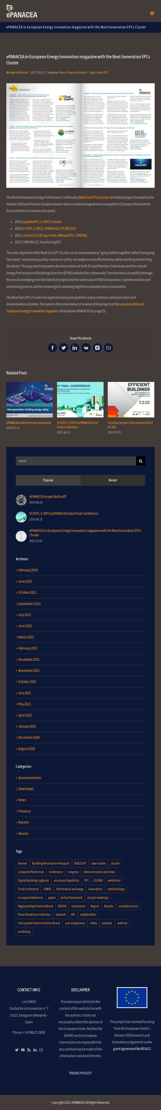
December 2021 (29, 659)
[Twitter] (16, 1050)
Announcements (29, 778)
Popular (48, 480)
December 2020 (29, 737)
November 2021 (29, 670)
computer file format (31, 872)
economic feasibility (66, 880)
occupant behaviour (30, 897)
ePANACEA (51, 228)
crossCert (28, 235)
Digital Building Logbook (33, 880)
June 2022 (25, 626)
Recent (113, 480)
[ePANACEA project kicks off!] (21, 498)
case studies (98, 863)
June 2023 (25, 581)
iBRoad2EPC (65, 235)
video (93, 923)
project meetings (98, 897)
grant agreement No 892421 (132, 1048)
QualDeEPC (30, 222)
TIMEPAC (81, 235)
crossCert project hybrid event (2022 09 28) (131, 399)
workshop (24, 931)
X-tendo (56, 222)
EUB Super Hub (46, 235)
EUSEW (98, 880)
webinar (107, 923)
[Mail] (41, 1050)
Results (82, 72)
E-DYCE (38, 228)
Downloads (26, 789)
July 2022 (24, 615)
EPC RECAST (68, 228)
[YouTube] (23, 1050)
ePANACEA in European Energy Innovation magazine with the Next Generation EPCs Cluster (85, 532)
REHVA (62, 906)
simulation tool (128, 906)
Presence (72, 72)
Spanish (61, 914)
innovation (95, 889)
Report (95, 906)
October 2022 (27, 592)
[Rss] (29, 1050)
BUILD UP (80, 863)
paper (52, 897)
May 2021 (24, 704)
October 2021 (27, 681)
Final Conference (28, 889)
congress (73, 872)
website (122, 923)
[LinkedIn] (35, 1050)
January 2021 (27, 726)
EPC (106, 72)
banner (22, 863)
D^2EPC (27, 228)
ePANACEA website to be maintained (30, 399)
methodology (116, 889)
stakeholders (88, 914)
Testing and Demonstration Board (39, 923)
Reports (23, 822)
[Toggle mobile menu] (152, 13)
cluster (99, 72)
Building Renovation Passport (50, 863)
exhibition (114, 880)
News (62, 72)
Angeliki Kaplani (18, 72)
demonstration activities (99, 872)
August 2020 (26, 748)
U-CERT (44, 222)
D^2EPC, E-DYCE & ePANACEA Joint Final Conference (80, 399)
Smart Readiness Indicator (34, 914)
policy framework (71, 897)
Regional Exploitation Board (35, 906)
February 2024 (28, 570)
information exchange (69, 889)
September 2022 (29, 603)
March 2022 (26, 637)
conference (56, 872)
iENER (47, 889)
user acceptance (75, 923)
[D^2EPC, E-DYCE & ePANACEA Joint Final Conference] (21, 515)
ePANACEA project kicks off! (47, 496)
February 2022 (28, 648)
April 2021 (25, 715)
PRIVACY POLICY (80, 1073)
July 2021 (24, 693)
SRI (73, 914)
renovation (78, 906)
